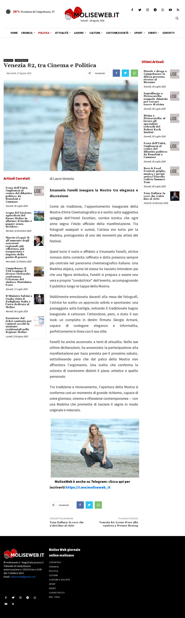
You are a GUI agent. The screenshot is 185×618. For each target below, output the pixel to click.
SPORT (52, 584)
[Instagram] (147, 10)
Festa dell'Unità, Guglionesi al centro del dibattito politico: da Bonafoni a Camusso (19, 194)
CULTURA (53, 575)
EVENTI (52, 588)
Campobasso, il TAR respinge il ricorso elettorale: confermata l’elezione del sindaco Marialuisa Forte (19, 277)
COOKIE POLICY (57, 592)
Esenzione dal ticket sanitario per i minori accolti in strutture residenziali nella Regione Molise (19, 325)
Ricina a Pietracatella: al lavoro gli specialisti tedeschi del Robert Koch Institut (154, 124)
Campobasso (21, 60)
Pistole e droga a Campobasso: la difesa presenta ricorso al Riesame (155, 77)
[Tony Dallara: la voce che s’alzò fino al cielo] (174, 196)
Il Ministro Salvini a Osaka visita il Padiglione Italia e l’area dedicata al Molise (19, 301)
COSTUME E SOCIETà (59, 579)
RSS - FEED (54, 597)
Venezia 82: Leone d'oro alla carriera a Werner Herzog (118, 524)
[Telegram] (155, 10)
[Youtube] (170, 10)
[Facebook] (132, 10)
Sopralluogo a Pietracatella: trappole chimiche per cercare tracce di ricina (156, 99)
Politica (8, 60)
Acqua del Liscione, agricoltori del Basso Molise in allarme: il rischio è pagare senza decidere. (19, 219)
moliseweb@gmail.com (22, 576)
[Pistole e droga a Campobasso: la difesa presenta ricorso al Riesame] (174, 74)
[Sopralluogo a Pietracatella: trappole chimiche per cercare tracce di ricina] (174, 96)
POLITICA (53, 571)
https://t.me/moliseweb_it (88, 487)
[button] (176, 18)
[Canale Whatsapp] (162, 10)
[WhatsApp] (134, 73)
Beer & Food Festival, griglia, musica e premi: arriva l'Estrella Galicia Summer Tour (154, 175)
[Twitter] (139, 10)
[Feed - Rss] (178, 10)
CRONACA (54, 566)
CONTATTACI (55, 562)
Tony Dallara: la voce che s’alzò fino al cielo (67, 524)
